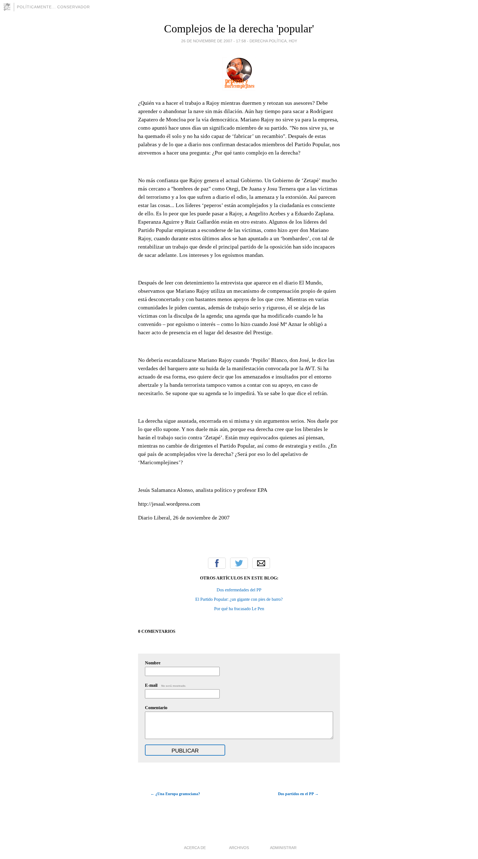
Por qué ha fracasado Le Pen (239, 608)
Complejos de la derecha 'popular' (239, 28)
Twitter (239, 563)
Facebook (217, 563)
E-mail (165, 685)
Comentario (156, 707)
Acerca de (195, 847)
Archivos (239, 847)
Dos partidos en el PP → (298, 794)
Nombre (152, 662)
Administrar (283, 847)
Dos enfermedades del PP (239, 590)
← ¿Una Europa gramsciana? (175, 794)
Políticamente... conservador (53, 7)
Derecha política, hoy (273, 41)
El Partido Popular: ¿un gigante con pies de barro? (239, 599)
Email (261, 563)
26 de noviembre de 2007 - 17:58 (213, 41)
